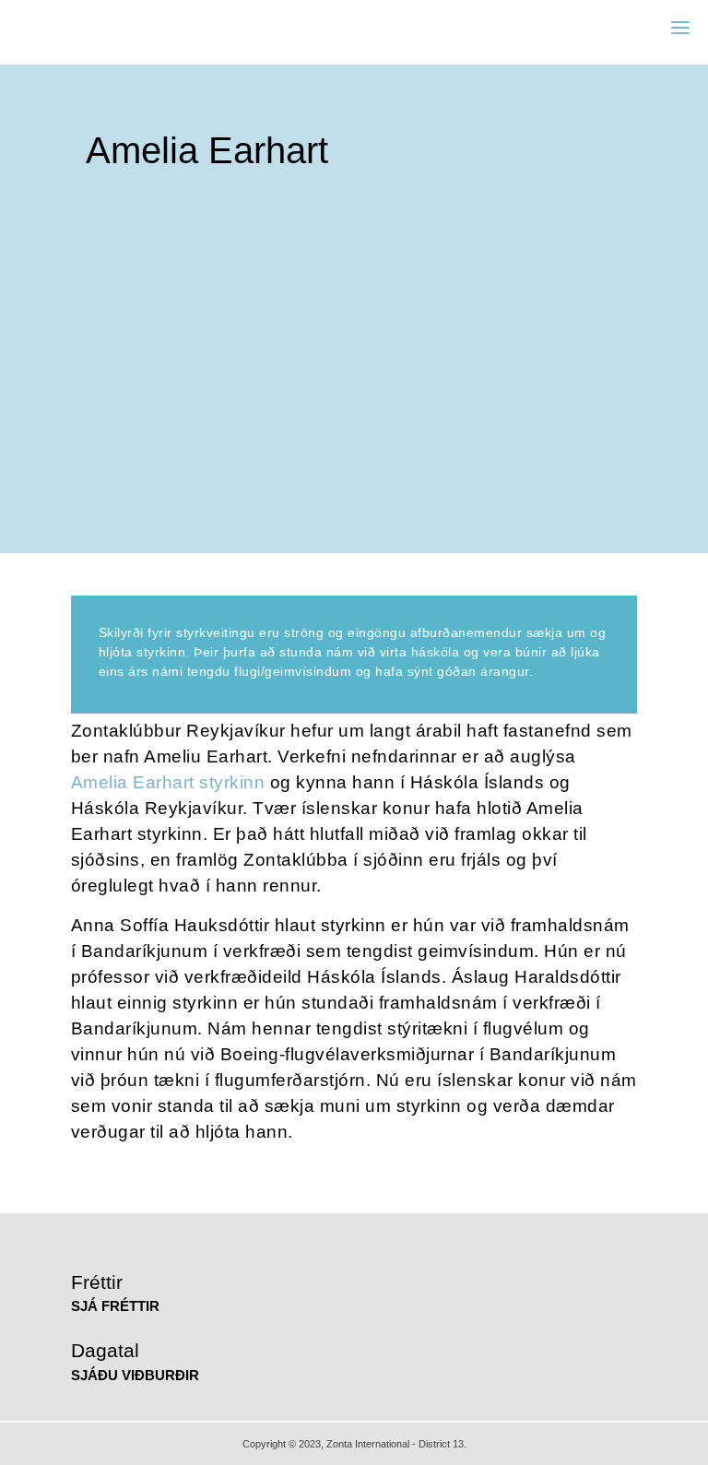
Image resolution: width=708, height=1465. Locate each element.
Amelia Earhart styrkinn (168, 782)
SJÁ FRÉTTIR (115, 1306)
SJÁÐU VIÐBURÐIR (135, 1375)
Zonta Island (79, 27)
